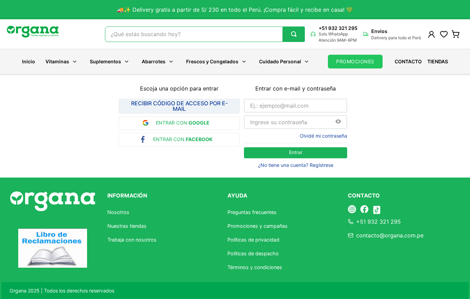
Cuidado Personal (280, 61)
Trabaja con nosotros (132, 240)
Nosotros (118, 212)
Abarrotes (153, 61)
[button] (338, 122)
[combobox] (205, 34)
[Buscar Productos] (294, 34)
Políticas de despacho (253, 253)
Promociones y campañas (257, 226)
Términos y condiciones (254, 267)
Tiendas (437, 61)
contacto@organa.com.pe (390, 235)
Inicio (28, 61)
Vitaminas (57, 61)
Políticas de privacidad (253, 240)
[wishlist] (444, 34)
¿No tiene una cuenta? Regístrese (295, 165)
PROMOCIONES (355, 61)
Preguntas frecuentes (252, 212)
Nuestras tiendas (127, 226)
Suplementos (105, 61)
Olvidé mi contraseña (323, 136)
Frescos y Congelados (212, 61)
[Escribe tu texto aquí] (352, 209)
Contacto (408, 61)
